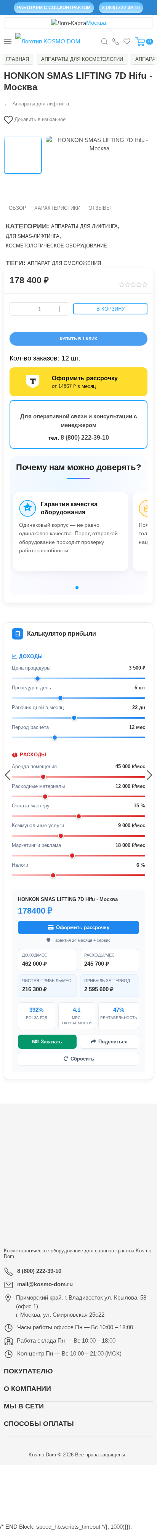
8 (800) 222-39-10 (85, 437)
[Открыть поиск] (104, 41)
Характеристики (57, 208)
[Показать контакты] (116, 41)
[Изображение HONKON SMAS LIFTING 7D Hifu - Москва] (23, 155)
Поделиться (113, 1042)
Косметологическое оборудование (56, 246)
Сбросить (82, 1059)
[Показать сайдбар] (7, 41)
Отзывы (99, 208)
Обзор (17, 208)
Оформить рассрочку (82, 927)
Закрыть (121, 1473)
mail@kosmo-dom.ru (45, 1284)
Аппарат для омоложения (64, 263)
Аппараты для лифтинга (84, 226)
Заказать (51, 1042)
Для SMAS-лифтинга (32, 236)
